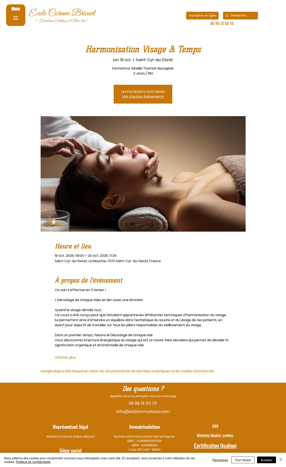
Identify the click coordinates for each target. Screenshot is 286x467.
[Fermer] (280, 460)
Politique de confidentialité (33, 462)
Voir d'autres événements (143, 96)
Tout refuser (243, 460)
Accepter (266, 460)
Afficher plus (65, 357)
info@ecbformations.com (143, 411)
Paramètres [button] (220, 460)
